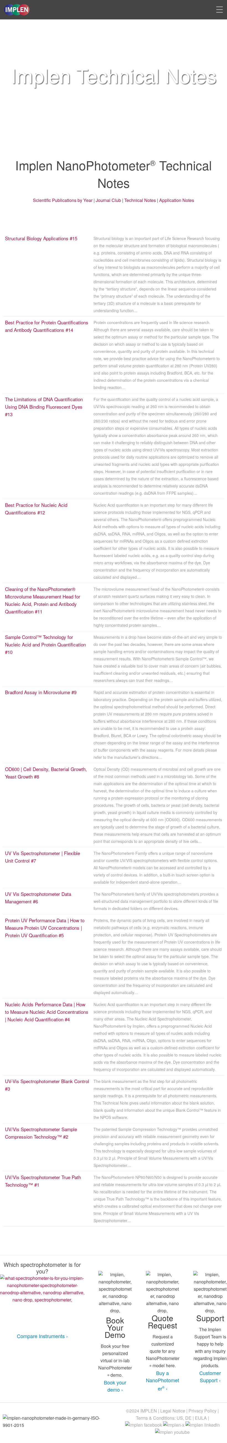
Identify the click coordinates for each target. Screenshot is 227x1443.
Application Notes (176, 200)
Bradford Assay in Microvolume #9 (40, 692)
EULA (201, 1418)
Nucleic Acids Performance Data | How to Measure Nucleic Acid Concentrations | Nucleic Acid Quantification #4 (46, 1012)
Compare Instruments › (42, 1336)
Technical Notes (140, 200)
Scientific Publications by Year (62, 200)
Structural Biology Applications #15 (41, 238)
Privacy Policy (202, 1410)
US (180, 1418)
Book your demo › (115, 1386)
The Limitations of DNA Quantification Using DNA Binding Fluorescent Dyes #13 (44, 407)
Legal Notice (172, 1410)
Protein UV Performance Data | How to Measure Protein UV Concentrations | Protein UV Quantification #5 (44, 928)
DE (188, 1418)
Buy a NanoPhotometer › (162, 1380)
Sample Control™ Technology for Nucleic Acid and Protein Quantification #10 (45, 644)
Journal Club (108, 200)
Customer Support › (210, 1376)
